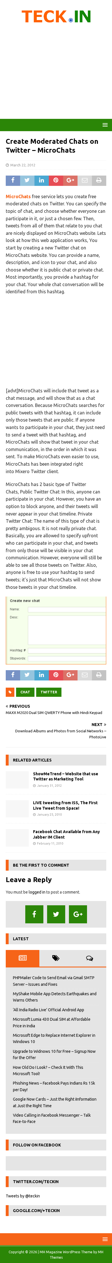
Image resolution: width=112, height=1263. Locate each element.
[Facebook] (34, 914)
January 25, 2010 (49, 814)
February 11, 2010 (50, 843)
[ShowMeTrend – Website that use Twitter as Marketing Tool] (17, 779)
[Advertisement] (56, 73)
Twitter (48, 692)
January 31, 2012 (49, 785)
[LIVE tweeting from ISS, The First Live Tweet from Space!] (17, 808)
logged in (37, 892)
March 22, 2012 (22, 165)
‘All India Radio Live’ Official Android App (48, 1010)
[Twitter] (56, 914)
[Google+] (78, 914)
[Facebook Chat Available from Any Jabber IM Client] (17, 837)
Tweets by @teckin (23, 1196)
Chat (25, 692)
